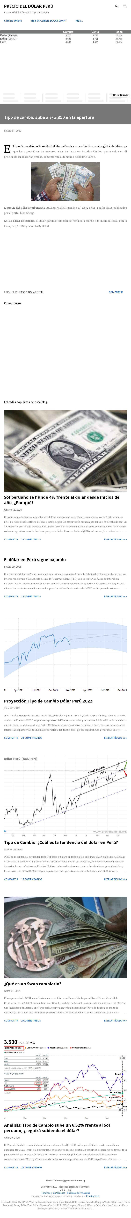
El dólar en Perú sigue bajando (35, 559)
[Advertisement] (65, 68)
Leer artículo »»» (115, 539)
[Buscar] (117, 6)
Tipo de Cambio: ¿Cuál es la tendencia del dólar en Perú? (61, 842)
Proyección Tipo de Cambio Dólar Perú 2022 (48, 701)
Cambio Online (13, 20)
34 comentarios (31, 737)
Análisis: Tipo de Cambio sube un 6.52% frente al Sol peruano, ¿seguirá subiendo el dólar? (57, 1127)
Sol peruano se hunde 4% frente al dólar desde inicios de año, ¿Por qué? (61, 499)
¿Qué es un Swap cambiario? (32, 983)
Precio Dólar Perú (31, 292)
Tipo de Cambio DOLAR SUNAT (49, 20)
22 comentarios (31, 1167)
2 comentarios (31, 539)
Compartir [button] (116, 292)
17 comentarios (31, 879)
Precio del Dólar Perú (28, 6)
